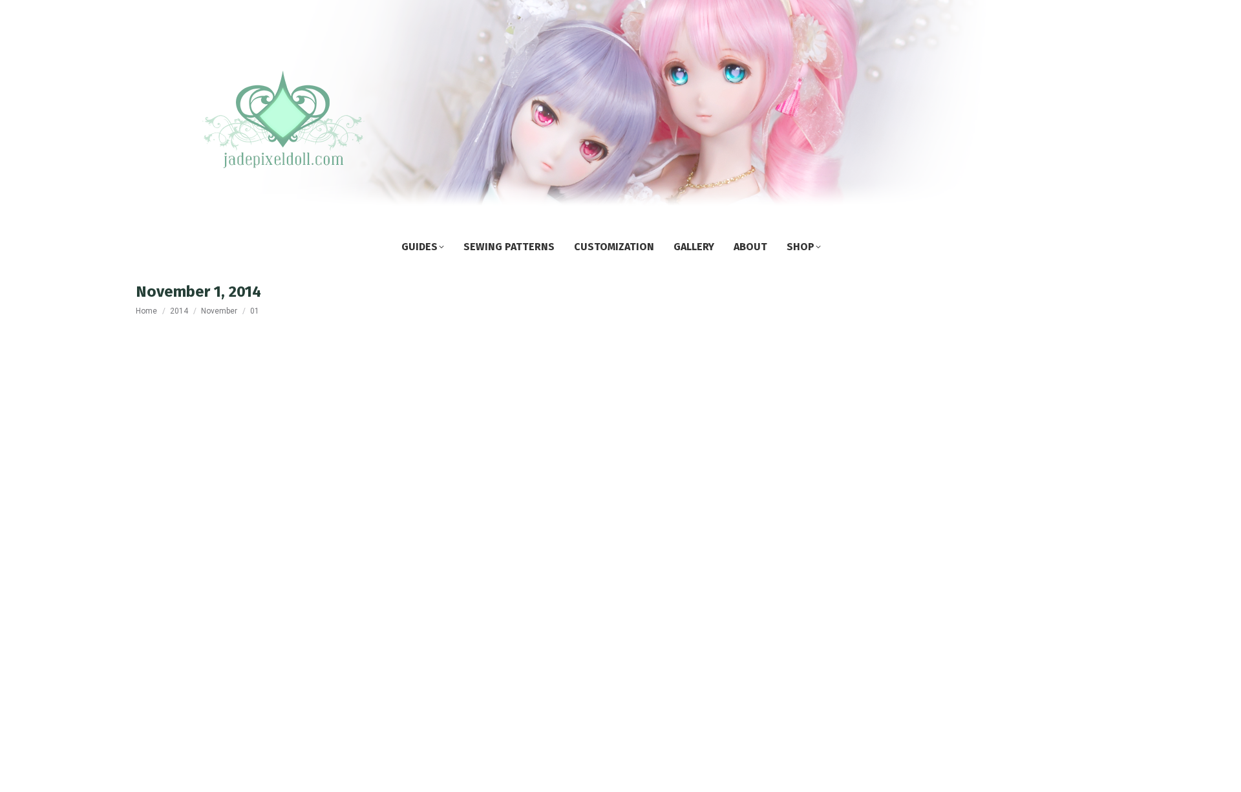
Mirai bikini (184, 703)
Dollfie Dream (177, 727)
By (234, 727)
